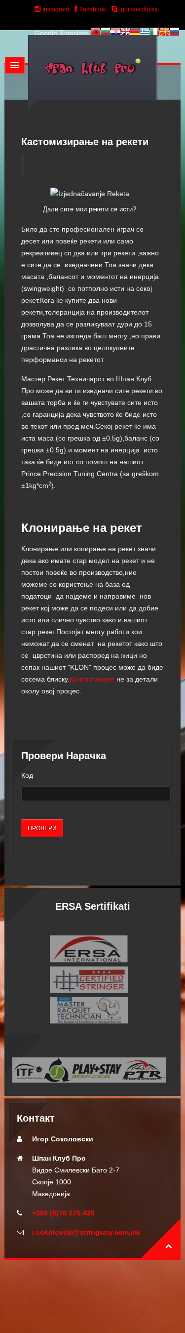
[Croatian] (115, 33)
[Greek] (144, 33)
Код (27, 775)
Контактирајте (92, 679)
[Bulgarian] (105, 33)
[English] (125, 33)
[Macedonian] (164, 33)
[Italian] (154, 33)
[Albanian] (95, 33)
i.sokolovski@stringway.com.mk (86, 1232)
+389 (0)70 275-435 (63, 1213)
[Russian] (174, 33)
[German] (135, 33)
